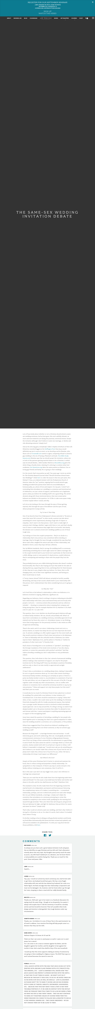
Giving (56, 18)
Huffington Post (50, 449)
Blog (25, 18)
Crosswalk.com (37, 453)
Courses (74, 18)
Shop (81, 18)
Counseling (33, 18)
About (9, 18)
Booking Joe (17, 18)
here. (39, 825)
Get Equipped (65, 18)
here (38, 477)
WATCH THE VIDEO (47, 13)
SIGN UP (47, 11)
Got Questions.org (36, 467)
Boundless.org (59, 463)
